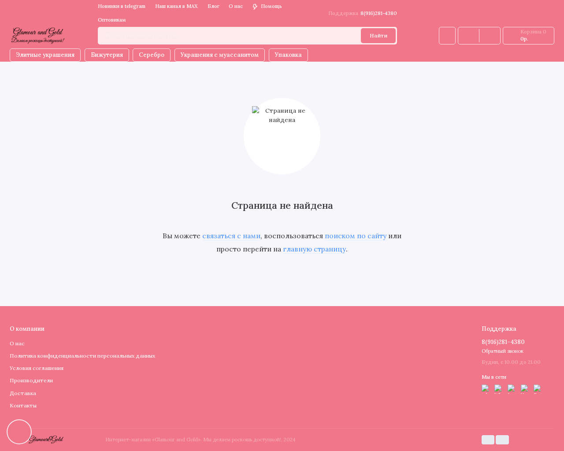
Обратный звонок (502, 351)
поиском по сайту (355, 235)
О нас (236, 6)
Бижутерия (107, 55)
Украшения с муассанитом (220, 55)
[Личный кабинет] (447, 35)
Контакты (23, 405)
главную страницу (314, 248)
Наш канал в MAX (176, 6)
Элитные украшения (45, 55)
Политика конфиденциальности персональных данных (82, 355)
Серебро (151, 55)
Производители (31, 380)
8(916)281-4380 (362, 13)
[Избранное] (489, 35)
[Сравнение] (468, 35)
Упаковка (288, 55)
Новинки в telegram (121, 6)
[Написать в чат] (18, 431)
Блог (213, 6)
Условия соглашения (36, 368)
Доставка (23, 393)
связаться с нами (231, 235)
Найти (378, 35)
